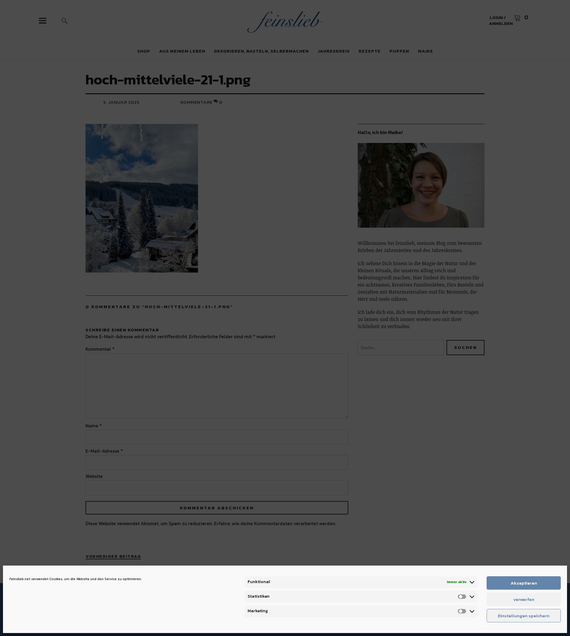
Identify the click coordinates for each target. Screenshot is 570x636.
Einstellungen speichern (524, 615)
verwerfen (523, 599)
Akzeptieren (524, 583)
